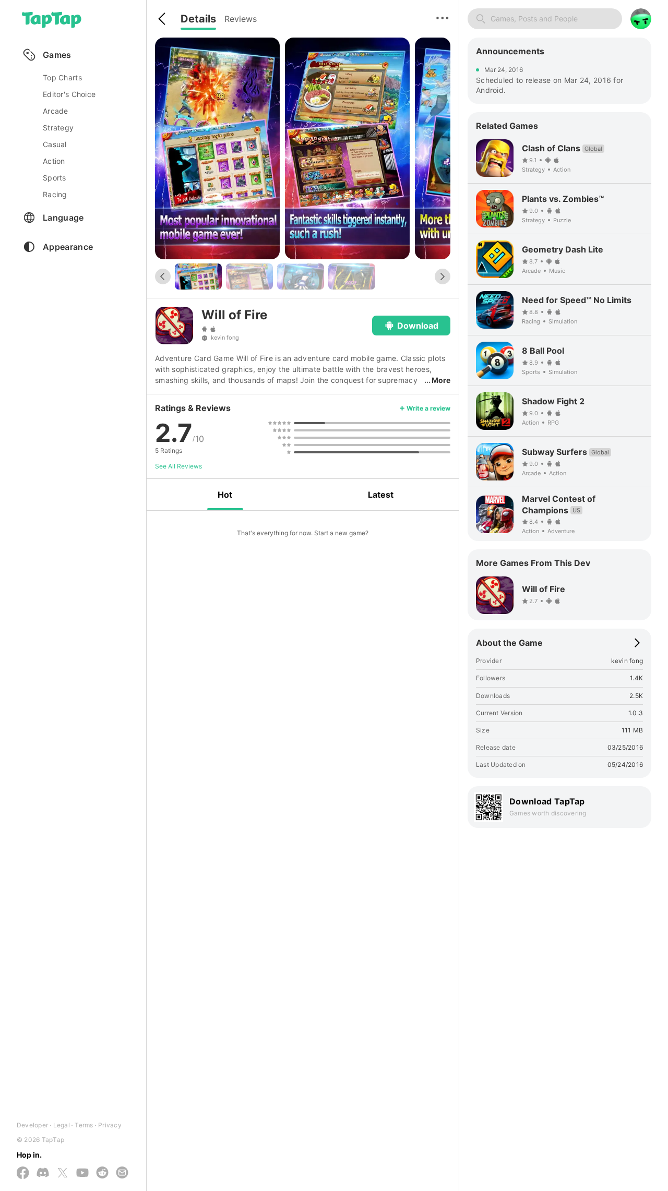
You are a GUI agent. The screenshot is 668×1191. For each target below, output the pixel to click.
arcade (55, 110)
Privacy (110, 1125)
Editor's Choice (69, 94)
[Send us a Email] (122, 1173)
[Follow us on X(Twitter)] (62, 1173)
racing (55, 194)
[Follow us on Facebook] (23, 1173)
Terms (84, 1125)
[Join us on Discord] (43, 1173)
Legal (61, 1125)
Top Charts (62, 77)
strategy (58, 127)
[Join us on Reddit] (102, 1173)
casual (55, 144)
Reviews (240, 19)
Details (198, 19)
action (54, 161)
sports (54, 177)
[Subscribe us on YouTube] (82, 1173)
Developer (32, 1125)
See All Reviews (178, 466)
